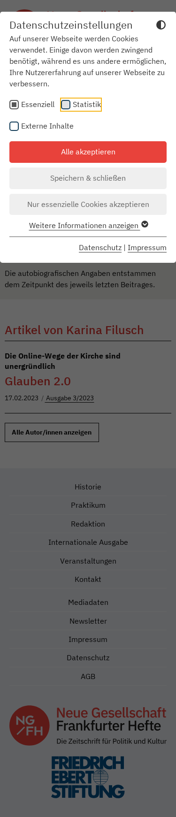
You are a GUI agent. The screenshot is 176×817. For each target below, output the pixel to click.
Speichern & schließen (88, 178)
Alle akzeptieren (88, 151)
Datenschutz (100, 247)
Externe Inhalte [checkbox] (47, 125)
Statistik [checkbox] (87, 104)
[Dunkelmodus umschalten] (161, 26)
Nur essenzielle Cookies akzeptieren (88, 204)
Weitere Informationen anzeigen (84, 225)
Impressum (147, 247)
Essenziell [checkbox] (37, 104)
